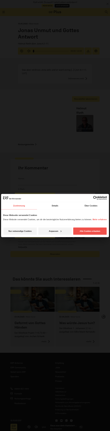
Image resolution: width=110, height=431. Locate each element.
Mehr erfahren (100, 219)
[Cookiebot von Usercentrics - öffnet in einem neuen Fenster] (95, 198)
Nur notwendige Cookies (20, 231)
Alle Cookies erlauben (90, 231)
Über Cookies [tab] (91, 206)
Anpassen (53, 231)
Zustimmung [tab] (19, 206)
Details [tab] (55, 206)
